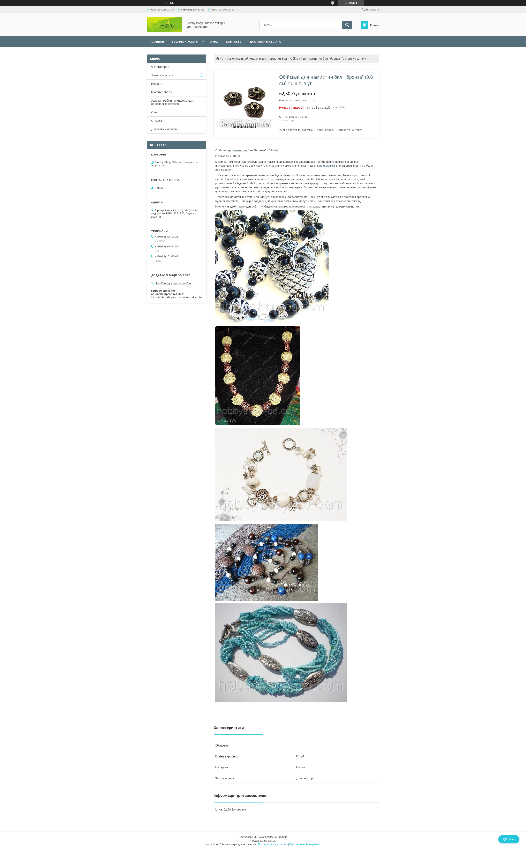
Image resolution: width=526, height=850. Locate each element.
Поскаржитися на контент (272, 844)
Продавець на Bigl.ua (263, 840)
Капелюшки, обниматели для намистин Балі (257, 58)
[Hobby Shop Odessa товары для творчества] (164, 31)
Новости (157, 83)
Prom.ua (282, 837)
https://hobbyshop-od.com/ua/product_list (176, 297)
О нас (214, 41)
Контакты (234, 41)
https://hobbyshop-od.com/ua (173, 283)
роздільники (327, 165)
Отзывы (156, 120)
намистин (240, 150)
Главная (157, 41)
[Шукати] (347, 25)
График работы (161, 92)
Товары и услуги (184, 41)
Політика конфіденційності (305, 844)
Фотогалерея (160, 66)
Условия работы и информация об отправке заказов (172, 102)
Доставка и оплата (265, 41)
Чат (511, 839)
